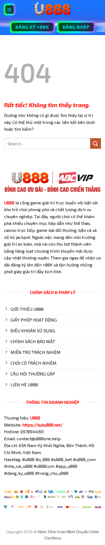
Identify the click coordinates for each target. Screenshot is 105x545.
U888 (9, 202)
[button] (10, 9)
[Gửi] (95, 143)
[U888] (52, 9)
